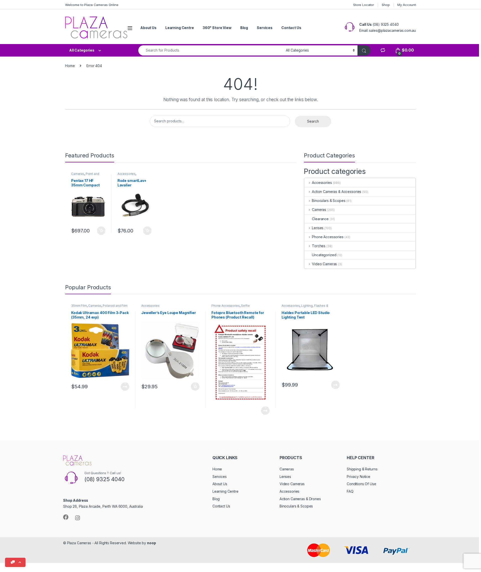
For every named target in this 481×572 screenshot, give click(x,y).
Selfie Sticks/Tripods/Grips (230, 307)
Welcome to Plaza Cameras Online (91, 5)
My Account (406, 5)
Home (70, 66)
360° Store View (217, 28)
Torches (318, 246)
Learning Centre (179, 28)
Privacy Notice (358, 476)
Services (265, 28)
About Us (148, 28)
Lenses (317, 228)
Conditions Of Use (361, 484)
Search (313, 121)
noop (151, 543)
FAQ (350, 491)
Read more (125, 386)
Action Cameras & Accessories (336, 191)
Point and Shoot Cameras (85, 175)
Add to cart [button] (101, 230)
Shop (386, 5)
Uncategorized (324, 255)
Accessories (126, 174)
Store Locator (363, 5)
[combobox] (210, 50)
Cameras (77, 174)
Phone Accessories (327, 237)
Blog (244, 28)
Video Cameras (324, 264)
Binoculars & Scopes (328, 200)
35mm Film (79, 306)
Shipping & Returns (362, 469)
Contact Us (291, 28)
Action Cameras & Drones (300, 499)
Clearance (320, 219)
